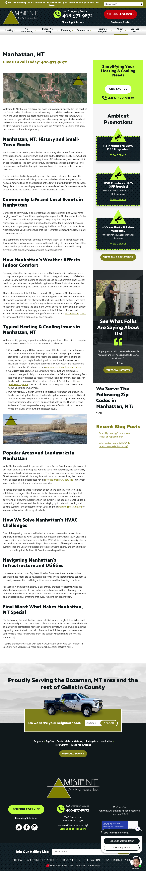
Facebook (26, 827)
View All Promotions (118, 257)
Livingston (92, 741)
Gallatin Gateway (74, 741)
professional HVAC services (59, 480)
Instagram (34, 827)
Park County (61, 745)
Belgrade (38, 741)
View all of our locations (73, 829)
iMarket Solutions (58, 866)
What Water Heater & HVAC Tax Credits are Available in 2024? (115, 445)
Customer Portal (120, 22)
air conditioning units (75, 314)
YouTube (19, 827)
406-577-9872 (77, 16)
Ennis (60, 741)
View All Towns (73, 754)
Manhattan (106, 741)
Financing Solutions (73, 22)
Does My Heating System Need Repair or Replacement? (115, 435)
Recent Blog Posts (118, 427)
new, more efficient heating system (63, 367)
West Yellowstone (81, 745)
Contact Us (118, 89)
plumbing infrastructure (70, 507)
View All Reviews (118, 370)
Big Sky (50, 741)
